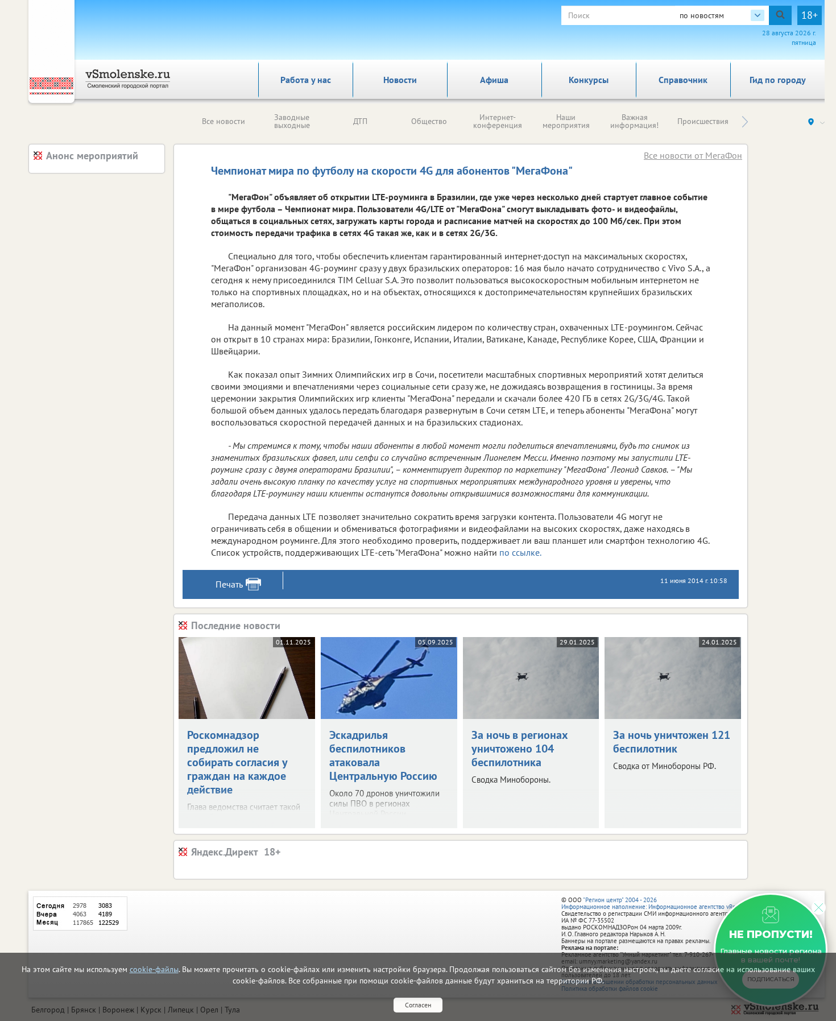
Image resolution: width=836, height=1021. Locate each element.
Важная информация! (634, 121)
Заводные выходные (292, 121)
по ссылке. (520, 552)
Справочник (683, 79)
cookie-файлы (154, 969)
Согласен (418, 1005)
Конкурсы (589, 79)
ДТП (360, 121)
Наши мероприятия (566, 121)
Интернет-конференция (497, 121)
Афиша (494, 79)
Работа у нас (305, 79)
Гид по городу (778, 79)
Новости (400, 79)
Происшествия (703, 121)
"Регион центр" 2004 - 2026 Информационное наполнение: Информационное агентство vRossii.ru (656, 903)
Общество (429, 121)
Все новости (223, 121)
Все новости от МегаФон (693, 155)
